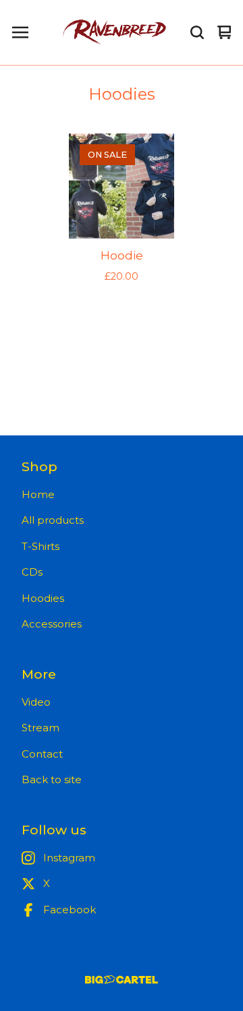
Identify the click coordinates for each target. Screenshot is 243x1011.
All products (53, 520)
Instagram (69, 857)
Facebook (69, 909)
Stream (40, 727)
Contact (42, 753)
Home (38, 494)
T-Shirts (40, 546)
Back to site (52, 779)
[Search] (197, 32)
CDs (32, 571)
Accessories (52, 623)
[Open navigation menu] (20, 32)
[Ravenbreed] (114, 32)
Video (36, 702)
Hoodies (43, 598)
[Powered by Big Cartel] (121, 979)
